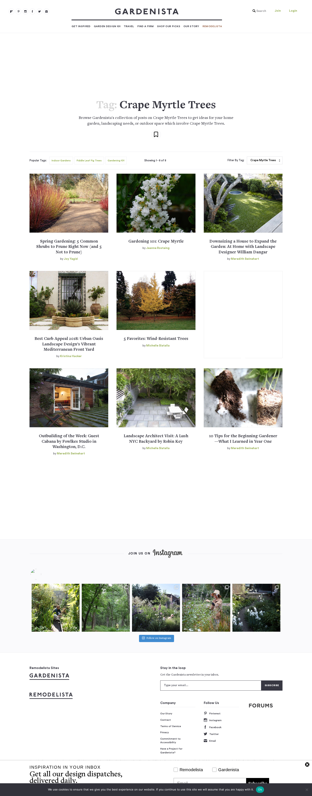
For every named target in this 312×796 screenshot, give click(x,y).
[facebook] (32, 11)
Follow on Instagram (158, 638)
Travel (129, 26)
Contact (165, 720)
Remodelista (212, 26)
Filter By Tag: (236, 160)
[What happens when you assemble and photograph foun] (106, 608)
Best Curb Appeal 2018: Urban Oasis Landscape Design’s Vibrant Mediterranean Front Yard (69, 344)
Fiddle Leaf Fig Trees (89, 160)
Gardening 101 (116, 160)
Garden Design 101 (107, 26)
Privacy (164, 732)
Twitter (214, 734)
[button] (258, 11)
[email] (46, 11)
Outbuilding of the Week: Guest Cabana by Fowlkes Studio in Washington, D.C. (69, 441)
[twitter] (39, 11)
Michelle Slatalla (158, 345)
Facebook (215, 727)
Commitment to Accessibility (170, 740)
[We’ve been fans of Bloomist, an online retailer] (56, 608)
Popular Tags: (38, 160)
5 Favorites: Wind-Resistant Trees (156, 339)
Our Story (191, 26)
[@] (42, 574)
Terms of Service (170, 726)
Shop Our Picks (168, 26)
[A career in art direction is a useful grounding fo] (256, 608)
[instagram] (25, 11)
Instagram (215, 720)
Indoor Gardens (61, 160)
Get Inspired (81, 26)
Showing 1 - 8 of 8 (155, 160)
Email (212, 741)
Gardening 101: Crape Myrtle (156, 241)
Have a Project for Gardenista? (171, 750)
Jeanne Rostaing (158, 248)
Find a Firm (145, 26)
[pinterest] (18, 11)
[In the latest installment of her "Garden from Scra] (156, 608)
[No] (307, 790)
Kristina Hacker (71, 356)
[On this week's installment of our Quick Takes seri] (206, 608)
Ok (260, 789)
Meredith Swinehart (245, 258)
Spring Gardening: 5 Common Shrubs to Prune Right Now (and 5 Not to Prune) (69, 247)
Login (293, 10)
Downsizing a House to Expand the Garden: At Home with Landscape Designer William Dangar (243, 247)
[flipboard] (11, 11)
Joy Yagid (71, 258)
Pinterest (215, 713)
